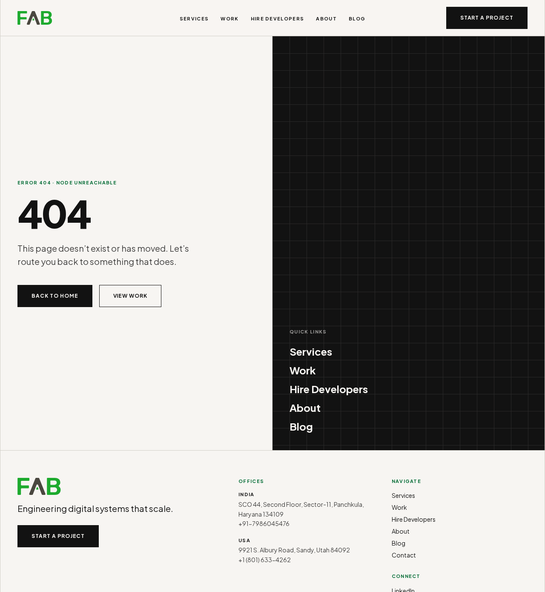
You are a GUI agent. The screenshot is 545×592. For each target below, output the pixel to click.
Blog (357, 18)
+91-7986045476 (264, 523)
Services (194, 18)
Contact (404, 555)
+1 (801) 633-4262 (264, 559)
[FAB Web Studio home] (34, 18)
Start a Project (486, 17)
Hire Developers (277, 18)
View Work (130, 296)
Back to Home (55, 296)
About (326, 18)
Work (229, 18)
